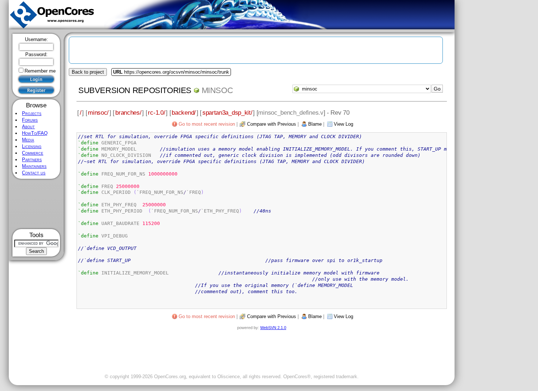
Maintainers (34, 166)
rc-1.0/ (156, 112)
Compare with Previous (271, 124)
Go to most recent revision (207, 124)
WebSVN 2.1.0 (273, 327)
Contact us (33, 173)
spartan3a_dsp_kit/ (227, 112)
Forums (30, 120)
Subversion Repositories (134, 90)
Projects (31, 113)
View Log (343, 124)
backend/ (184, 112)
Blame (315, 124)
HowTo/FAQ (35, 133)
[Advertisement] (36, 204)
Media (28, 140)
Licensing (31, 146)
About (28, 126)
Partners (32, 159)
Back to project (88, 72)
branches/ (128, 112)
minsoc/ (98, 112)
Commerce (32, 153)
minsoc (217, 90)
